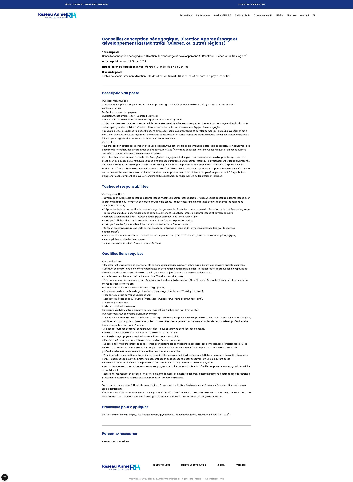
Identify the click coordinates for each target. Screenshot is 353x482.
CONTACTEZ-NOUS (161, 465)
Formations (186, 15)
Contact (304, 15)
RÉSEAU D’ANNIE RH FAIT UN (86, 4)
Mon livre (292, 15)
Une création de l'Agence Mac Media (183, 478)
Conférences (203, 15)
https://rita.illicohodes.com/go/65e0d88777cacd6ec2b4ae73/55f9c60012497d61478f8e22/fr (180, 414)
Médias (279, 15)
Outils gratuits (242, 15)
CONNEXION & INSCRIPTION (251, 4)
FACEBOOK (241, 465)
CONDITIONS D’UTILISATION (193, 465)
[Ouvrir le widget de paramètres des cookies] (4, 477)
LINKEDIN (220, 465)
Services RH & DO (222, 15)
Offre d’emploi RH (263, 15)
